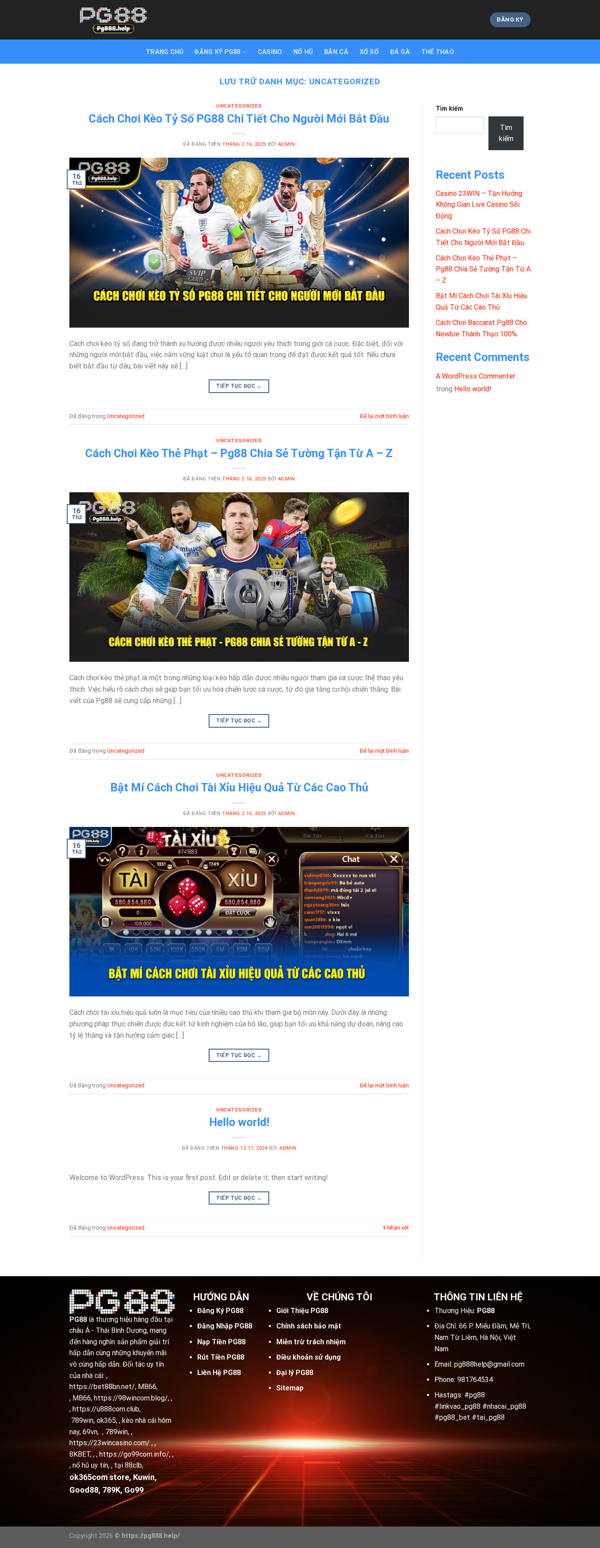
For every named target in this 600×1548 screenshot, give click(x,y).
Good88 (83, 1489)
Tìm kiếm (449, 108)
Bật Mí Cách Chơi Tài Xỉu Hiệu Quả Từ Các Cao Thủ (239, 787)
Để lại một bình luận (384, 416)
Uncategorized (239, 106)
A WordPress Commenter (475, 376)
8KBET (79, 1454)
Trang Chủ (165, 52)
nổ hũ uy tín (90, 1465)
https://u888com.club (105, 1409)
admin (286, 144)
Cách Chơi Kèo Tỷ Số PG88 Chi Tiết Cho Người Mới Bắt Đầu (239, 118)
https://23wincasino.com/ (109, 1443)
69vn (90, 1432)
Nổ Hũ (303, 52)
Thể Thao (437, 52)
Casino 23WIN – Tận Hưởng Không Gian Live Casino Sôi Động (479, 204)
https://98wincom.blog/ (131, 1398)
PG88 (78, 1319)
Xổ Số (369, 52)
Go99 (134, 1489)
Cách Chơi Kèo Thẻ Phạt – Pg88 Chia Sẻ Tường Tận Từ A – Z (239, 453)
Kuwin (144, 1477)
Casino (270, 52)
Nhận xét (396, 1227)
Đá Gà (400, 52)
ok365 (106, 1420)
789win (82, 1420)
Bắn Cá (336, 52)
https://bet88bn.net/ (102, 1386)
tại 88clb (128, 1465)
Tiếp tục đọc (239, 386)
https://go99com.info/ (134, 1454)
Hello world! (239, 1122)
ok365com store (99, 1477)
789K (111, 1489)
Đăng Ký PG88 (217, 52)
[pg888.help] (113, 20)
